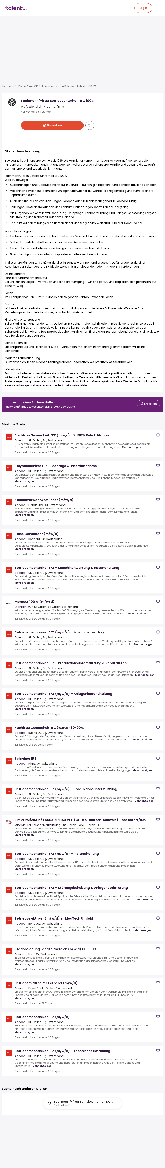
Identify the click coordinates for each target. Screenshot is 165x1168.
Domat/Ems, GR (28, 86)
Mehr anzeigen (131, 447)
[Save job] (89, 125)
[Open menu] (157, 8)
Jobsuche (8, 86)
